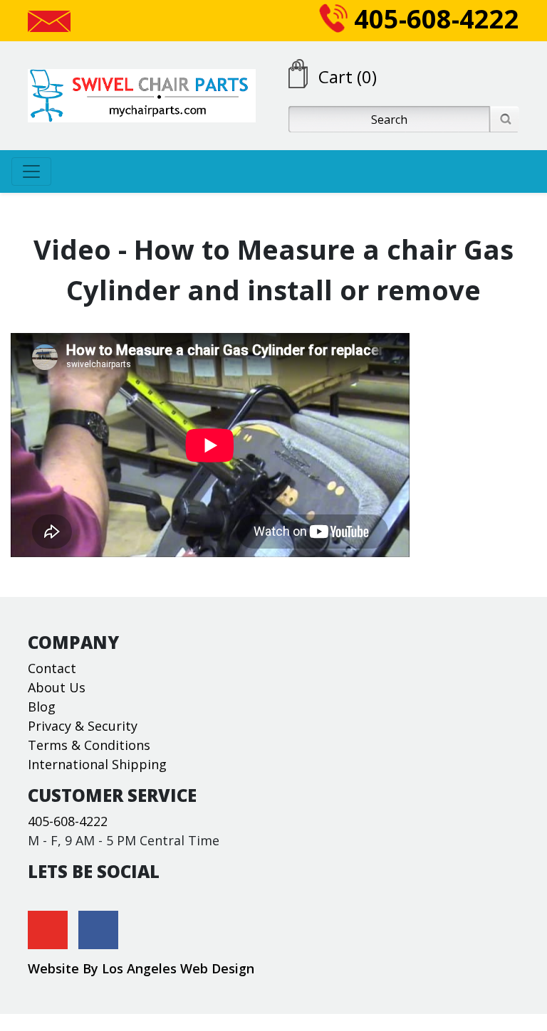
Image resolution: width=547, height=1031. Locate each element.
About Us (56, 687)
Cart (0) (347, 76)
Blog (42, 706)
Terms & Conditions (89, 745)
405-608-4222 (433, 18)
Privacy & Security (82, 725)
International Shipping (97, 764)
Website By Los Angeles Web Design (141, 968)
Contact (52, 668)
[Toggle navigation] (31, 171)
